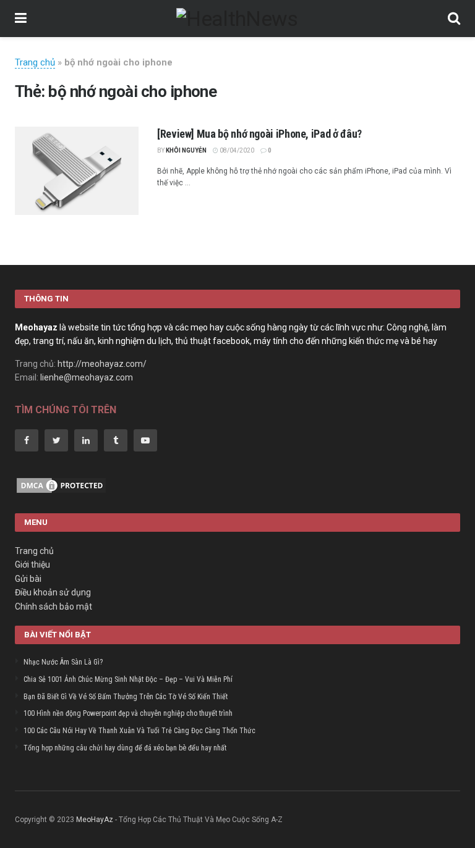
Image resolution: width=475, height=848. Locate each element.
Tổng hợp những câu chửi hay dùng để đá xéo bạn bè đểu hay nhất (125, 748)
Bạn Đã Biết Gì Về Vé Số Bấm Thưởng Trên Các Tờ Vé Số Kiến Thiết (126, 696)
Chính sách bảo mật (53, 606)
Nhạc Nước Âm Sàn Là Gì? (63, 662)
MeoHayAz (94, 819)
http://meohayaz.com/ (102, 364)
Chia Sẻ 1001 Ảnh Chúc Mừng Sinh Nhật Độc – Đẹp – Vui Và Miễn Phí (128, 679)
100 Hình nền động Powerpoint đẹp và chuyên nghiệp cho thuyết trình (128, 713)
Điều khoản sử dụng (53, 592)
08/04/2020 (236, 150)
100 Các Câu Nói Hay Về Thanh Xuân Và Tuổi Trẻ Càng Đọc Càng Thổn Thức (139, 730)
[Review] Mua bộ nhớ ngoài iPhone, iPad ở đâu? (259, 133)
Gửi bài (28, 579)
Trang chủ (35, 62)
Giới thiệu (32, 564)
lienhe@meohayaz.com (86, 377)
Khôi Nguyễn (186, 150)
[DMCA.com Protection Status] (61, 485)
